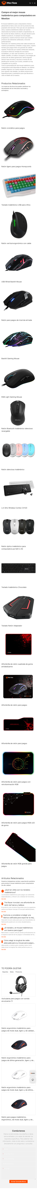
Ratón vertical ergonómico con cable (16, 243)
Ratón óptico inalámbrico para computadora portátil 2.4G (13, 547)
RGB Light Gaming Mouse (11, 397)
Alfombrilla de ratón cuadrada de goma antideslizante (17, 665)
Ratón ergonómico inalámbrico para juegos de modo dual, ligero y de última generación (17, 1088)
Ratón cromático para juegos (13, 128)
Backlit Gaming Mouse (10, 358)
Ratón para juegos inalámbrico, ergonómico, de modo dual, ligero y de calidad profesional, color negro (17, 1118)
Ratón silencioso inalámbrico (12, 470)
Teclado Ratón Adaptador (11, 626)
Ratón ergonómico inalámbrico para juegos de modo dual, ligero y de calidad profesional (18, 1029)
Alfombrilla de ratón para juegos (14, 705)
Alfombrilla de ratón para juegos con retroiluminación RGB (16, 783)
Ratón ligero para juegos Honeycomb (16, 167)
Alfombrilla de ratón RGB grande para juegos (16, 865)
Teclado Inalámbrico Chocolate (13, 587)
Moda (12, 972)
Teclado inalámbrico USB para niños (15, 205)
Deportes (5, 972)
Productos (19, 972)
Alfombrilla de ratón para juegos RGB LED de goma (18, 824)
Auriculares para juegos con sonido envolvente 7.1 (16, 1000)
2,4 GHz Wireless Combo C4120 (14, 508)
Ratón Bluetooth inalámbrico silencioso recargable (17, 430)
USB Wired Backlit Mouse (11, 282)
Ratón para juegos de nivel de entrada (16, 320)
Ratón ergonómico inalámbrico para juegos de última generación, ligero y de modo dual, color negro (17, 1059)
